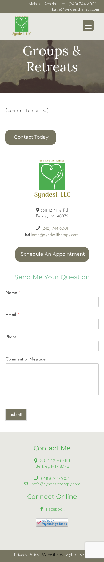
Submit (16, 415)
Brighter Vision (77, 554)
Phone (11, 337)
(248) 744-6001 (83, 3)
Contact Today (31, 137)
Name (13, 293)
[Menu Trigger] (88, 25)
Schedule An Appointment (53, 254)
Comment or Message (26, 359)
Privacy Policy (26, 554)
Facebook (55, 508)
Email (12, 315)
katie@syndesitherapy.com (75, 9)
